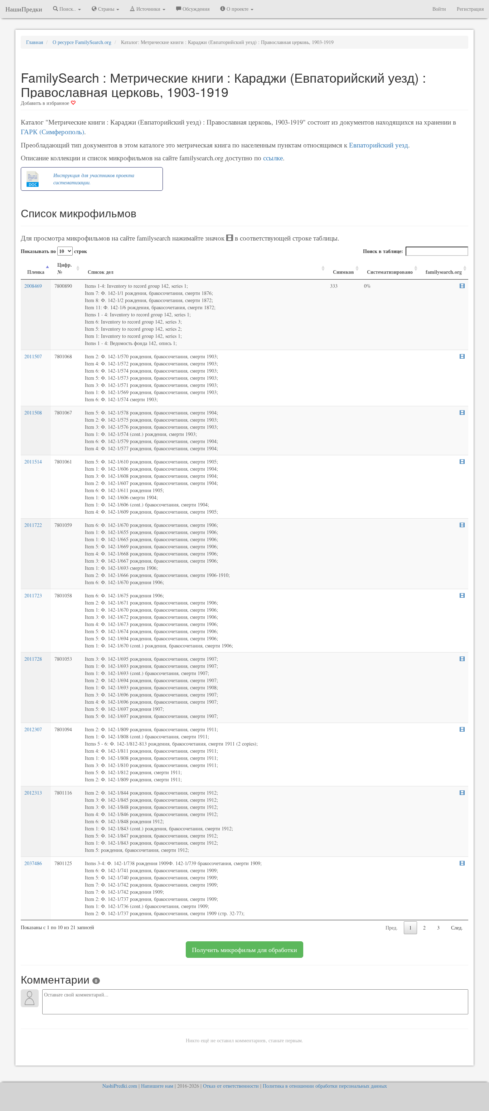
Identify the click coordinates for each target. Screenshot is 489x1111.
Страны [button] (106, 8)
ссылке (273, 157)
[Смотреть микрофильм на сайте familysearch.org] (462, 286)
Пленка (35, 272)
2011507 (33, 356)
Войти (439, 8)
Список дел (100, 272)
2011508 (33, 412)
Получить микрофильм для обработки (244, 949)
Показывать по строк (54, 251)
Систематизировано (390, 272)
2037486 (33, 863)
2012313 (33, 792)
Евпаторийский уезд (378, 144)
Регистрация (470, 8)
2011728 (33, 658)
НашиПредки (23, 9)
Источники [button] (148, 8)
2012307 (33, 729)
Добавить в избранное (46, 103)
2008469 (33, 285)
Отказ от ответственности (231, 1085)
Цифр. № (64, 268)
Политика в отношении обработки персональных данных (325, 1085)
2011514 (33, 461)
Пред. (392, 927)
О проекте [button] (237, 8)
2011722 (33, 524)
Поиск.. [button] (67, 8)
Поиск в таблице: (383, 251)
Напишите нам (157, 1085)
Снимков (343, 272)
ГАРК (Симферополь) (52, 131)
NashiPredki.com (119, 1085)
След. (457, 927)
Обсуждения (195, 8)
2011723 (33, 595)
